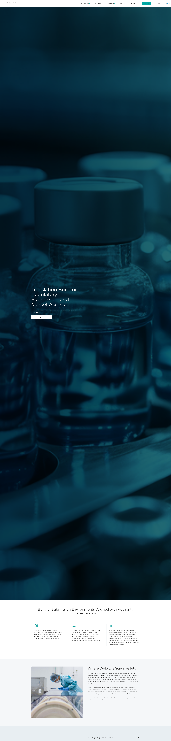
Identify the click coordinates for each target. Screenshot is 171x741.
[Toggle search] (159, 3)
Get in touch (146, 3)
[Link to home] (10, 3)
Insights (132, 3)
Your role (111, 3)
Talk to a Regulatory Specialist (42, 317)
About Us (122, 3)
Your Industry (98, 3)
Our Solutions (85, 3)
